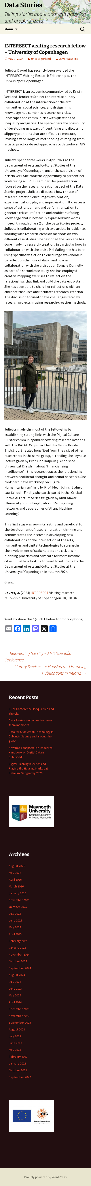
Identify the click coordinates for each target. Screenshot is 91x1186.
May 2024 (15, 995)
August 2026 (17, 866)
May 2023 (15, 1050)
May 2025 (15, 927)
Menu (8, 29)
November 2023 (19, 1016)
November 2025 (19, 900)
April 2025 (15, 934)
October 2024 (18, 961)
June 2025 (15, 920)
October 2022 (18, 1070)
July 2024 (15, 982)
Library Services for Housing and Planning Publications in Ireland (51, 670)
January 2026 (17, 893)
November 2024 (19, 954)
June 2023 (15, 1043)
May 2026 (15, 873)
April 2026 (15, 880)
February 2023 (18, 1057)
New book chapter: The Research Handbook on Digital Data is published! (31, 752)
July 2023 (15, 1036)
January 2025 (17, 948)
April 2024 (15, 1002)
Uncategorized (41, 59)
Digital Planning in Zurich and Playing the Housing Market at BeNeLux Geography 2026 (28, 768)
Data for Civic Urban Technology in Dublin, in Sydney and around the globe (31, 736)
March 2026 (16, 886)
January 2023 (17, 1063)
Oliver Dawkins (68, 59)
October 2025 (18, 907)
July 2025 (15, 914)
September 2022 (20, 1077)
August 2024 (17, 975)
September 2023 (20, 1023)
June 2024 (15, 988)
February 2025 (18, 941)
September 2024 (20, 968)
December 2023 (19, 1009)
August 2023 (17, 1029)
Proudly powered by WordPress (45, 1177)
